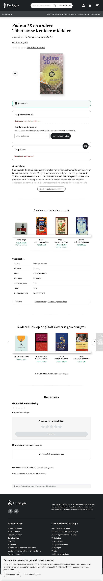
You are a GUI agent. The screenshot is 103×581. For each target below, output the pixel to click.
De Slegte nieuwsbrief (60, 554)
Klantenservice (15, 523)
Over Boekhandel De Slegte (65, 523)
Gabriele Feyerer (20, 42)
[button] (8, 342)
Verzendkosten (57, 541)
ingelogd (46, 467)
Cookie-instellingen (31, 574)
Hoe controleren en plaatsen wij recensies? (29, 473)
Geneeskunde (40, 302)
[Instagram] (16, 511)
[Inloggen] (84, 6)
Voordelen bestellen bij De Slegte (65, 531)
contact (58, 504)
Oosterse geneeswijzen (57, 302)
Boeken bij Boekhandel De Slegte (65, 535)
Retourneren (13, 544)
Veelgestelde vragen (85, 509)
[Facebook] (10, 511)
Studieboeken (96, 14)
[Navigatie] (98, 6)
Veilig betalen (57, 538)
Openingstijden (14, 538)
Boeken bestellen (15, 528)
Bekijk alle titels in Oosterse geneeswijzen (52, 374)
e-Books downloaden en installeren (22, 548)
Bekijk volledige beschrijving (51, 189)
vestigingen (63, 507)
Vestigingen (56, 548)
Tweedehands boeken (55, 14)
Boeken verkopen (15, 535)
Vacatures (55, 551)
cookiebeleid (9, 570)
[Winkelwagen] (90, 6)
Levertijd (11, 541)
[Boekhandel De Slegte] (11, 5)
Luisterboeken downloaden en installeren (24, 551)
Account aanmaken (15, 554)
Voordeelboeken (83, 14)
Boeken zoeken (14, 531)
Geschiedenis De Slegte (61, 528)
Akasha (36, 268)
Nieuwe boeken (70, 14)
